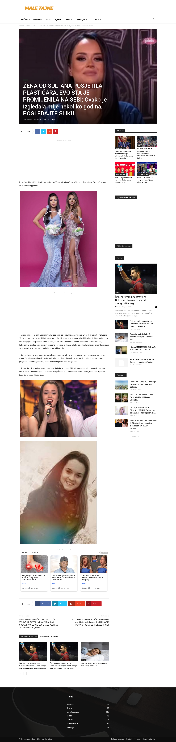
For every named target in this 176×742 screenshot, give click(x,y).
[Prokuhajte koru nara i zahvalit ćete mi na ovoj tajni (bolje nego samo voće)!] (121, 362)
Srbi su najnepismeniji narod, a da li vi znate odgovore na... (123, 180)
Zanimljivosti (82, 19)
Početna (25, 19)
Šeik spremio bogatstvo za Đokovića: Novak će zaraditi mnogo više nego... (131, 300)
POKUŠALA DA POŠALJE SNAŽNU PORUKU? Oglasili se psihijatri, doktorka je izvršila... (143, 410)
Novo (48, 19)
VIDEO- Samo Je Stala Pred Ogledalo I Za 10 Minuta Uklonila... (141, 397)
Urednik (28, 120)
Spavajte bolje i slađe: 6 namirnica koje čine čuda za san (141, 336)
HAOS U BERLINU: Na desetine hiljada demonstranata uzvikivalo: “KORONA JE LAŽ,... (146, 153)
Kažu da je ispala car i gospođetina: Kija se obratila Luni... (145, 180)
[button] (154, 19)
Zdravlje (97, 19)
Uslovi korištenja (149, 739)
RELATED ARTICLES (29, 637)
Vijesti (58, 19)
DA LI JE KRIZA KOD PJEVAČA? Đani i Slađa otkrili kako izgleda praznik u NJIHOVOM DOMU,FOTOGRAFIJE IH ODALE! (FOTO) (90, 622)
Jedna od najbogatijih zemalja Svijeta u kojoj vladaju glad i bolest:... (143, 384)
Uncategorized (120, 148)
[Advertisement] (64, 160)
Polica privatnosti (117, 739)
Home (21, 26)
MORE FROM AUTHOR (49, 637)
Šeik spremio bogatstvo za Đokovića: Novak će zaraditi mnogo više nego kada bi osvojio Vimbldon (32, 665)
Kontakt (129, 739)
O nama (137, 739)
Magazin (37, 19)
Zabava (68, 19)
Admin (117, 307)
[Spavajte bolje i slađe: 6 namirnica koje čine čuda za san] (95, 651)
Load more (135, 437)
